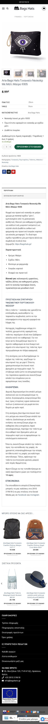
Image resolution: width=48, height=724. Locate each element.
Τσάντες (32, 160)
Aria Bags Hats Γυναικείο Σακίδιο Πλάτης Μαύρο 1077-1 (12, 545)
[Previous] (6, 44)
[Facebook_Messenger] (42, 719)
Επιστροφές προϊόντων (12, 632)
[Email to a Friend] (9, 172)
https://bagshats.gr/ (23, 244)
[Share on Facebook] (4, 172)
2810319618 (24, 2)
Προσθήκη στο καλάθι (29, 147)
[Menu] (3, 8)
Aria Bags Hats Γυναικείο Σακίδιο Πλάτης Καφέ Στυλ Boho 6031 (36, 545)
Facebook (22, 495)
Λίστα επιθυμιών (9, 656)
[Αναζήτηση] (7, 8)
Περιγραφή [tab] (8, 190)
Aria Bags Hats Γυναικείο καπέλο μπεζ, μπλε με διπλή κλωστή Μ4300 (36, 595)
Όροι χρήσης (7, 637)
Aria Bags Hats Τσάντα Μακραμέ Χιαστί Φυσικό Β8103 (12, 595)
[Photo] (9, 695)
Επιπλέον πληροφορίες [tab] (14, 196)
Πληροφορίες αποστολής (13, 628)
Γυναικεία (18, 17)
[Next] (42, 44)
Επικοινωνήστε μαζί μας (13, 661)
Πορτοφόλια (28, 17)
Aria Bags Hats (13, 166)
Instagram (34, 495)
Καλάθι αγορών (9, 652)
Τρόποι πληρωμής (10, 623)
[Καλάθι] (44, 8)
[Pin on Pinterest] (13, 172)
